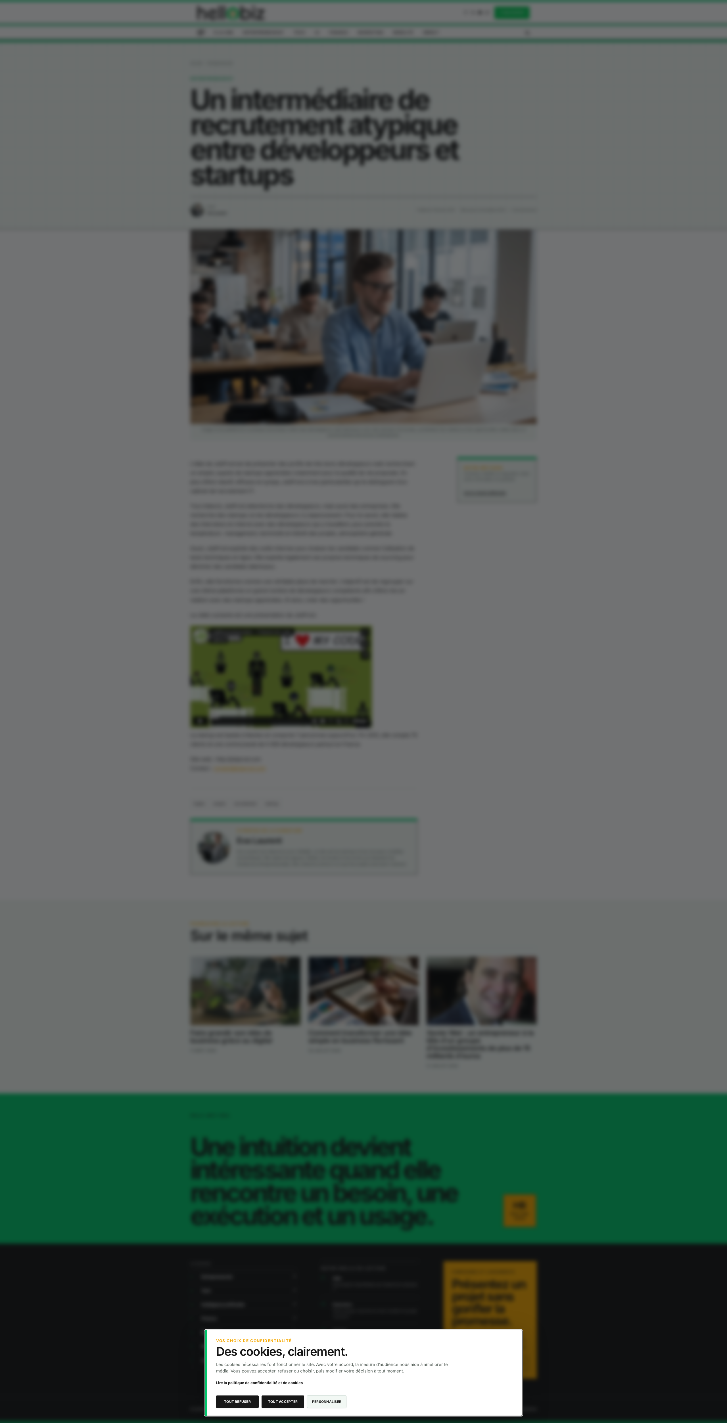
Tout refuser (237, 1401)
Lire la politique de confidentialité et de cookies (259, 1382)
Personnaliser (326, 1401)
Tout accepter (283, 1401)
